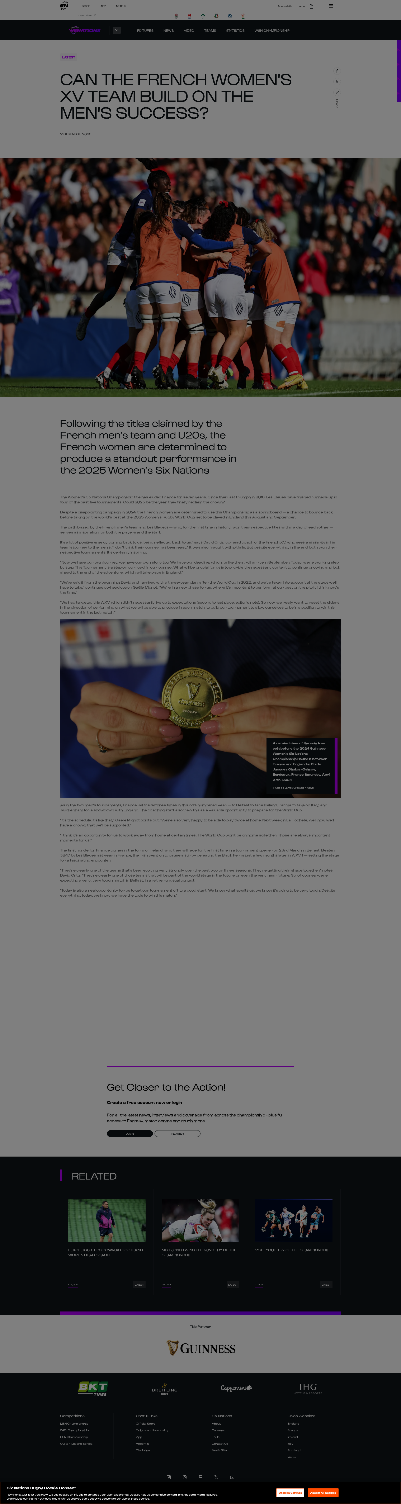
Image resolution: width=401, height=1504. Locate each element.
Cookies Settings (290, 1492)
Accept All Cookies (323, 1492)
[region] (200, 1493)
